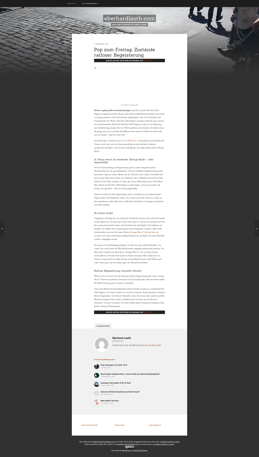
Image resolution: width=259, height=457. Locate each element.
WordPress (126, 451)
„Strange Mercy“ (137, 232)
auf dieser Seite (154, 345)
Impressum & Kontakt (89, 425)
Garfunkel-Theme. (141, 451)
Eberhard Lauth (121, 338)
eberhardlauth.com (129, 18)
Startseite (71, 3)
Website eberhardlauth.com (103, 442)
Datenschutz (119, 425)
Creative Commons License (164, 444)
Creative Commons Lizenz (169, 442)
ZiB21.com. (148, 61)
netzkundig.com (155, 425)
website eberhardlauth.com (128, 444)
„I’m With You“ (129, 140)
